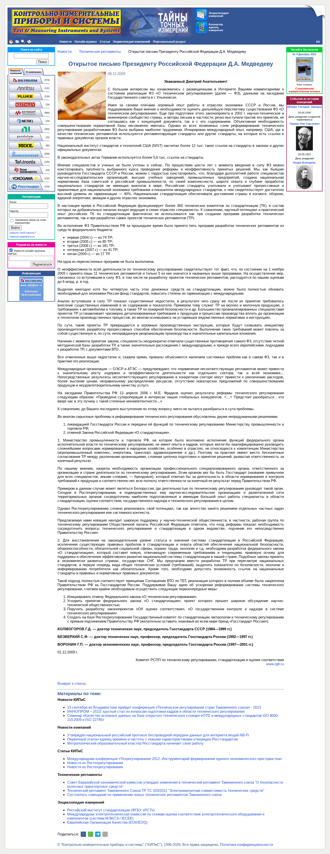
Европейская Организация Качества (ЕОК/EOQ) (107, 822)
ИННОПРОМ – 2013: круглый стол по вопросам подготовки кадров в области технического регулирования (155, 711)
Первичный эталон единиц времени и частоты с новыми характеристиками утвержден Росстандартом (152, 739)
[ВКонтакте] (83, 834)
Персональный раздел (169, 41)
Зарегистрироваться (22, 236)
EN (318, 41)
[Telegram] (97, 834)
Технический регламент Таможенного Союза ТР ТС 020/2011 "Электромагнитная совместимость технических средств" (165, 790)
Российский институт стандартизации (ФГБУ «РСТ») (111, 810)
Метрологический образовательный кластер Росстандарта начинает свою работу (135, 743)
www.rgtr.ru (275, 664)
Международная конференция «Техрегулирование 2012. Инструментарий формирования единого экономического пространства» (174, 759)
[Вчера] (292, 107)
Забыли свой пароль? (22, 232)
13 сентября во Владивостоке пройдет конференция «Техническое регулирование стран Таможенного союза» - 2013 (164, 707)
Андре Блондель (304, 162)
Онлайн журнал (85, 41)
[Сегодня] (303, 107)
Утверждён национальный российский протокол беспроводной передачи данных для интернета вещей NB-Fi (158, 735)
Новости (65, 41)
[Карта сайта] (29, 41)
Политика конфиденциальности (246, 844)
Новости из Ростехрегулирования (95, 763)
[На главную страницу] (11, 41)
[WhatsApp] (90, 834)
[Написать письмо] (17, 41)
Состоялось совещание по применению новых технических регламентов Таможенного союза (144, 795)
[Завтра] (316, 107)
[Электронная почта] (105, 834)
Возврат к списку (71, 683)
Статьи (105, 41)
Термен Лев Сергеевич (304, 123)
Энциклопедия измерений (131, 41)
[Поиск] (23, 41)
